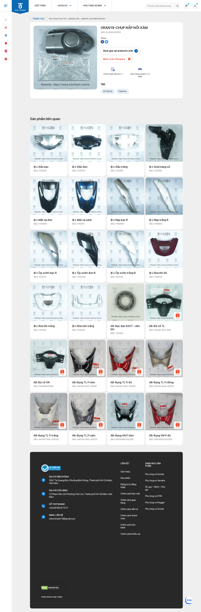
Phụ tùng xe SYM (153, 496)
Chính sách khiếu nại (130, 533)
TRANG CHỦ (38, 19)
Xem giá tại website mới (118, 50)
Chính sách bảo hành (128, 526)
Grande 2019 (73, 19)
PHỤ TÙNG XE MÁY (92, 5)
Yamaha (122, 91)
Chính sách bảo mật (130, 493)
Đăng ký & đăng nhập (128, 486)
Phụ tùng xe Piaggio (155, 502)
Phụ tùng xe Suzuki (154, 508)
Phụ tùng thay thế (57, 19)
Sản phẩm (125, 478)
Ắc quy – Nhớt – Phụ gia (155, 488)
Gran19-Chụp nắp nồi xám (93, 19)
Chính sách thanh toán (129, 517)
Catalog (62, 5)
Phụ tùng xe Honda (154, 474)
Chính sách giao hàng (128, 501)
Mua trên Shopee (114, 59)
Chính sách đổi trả (129, 509)
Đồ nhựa (107, 91)
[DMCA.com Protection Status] (50, 587)
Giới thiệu (40, 5)
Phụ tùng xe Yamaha (155, 480)
